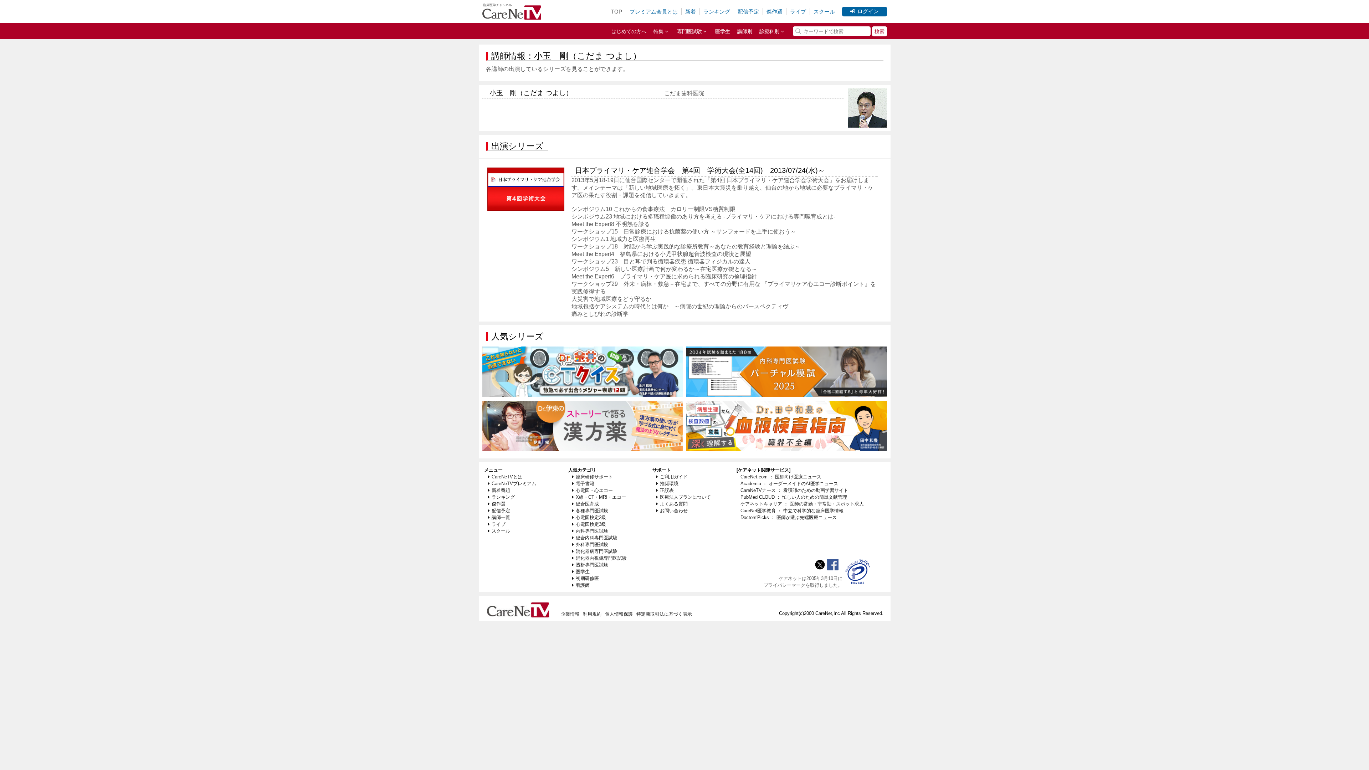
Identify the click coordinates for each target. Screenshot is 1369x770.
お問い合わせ (674, 510)
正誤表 (667, 490)
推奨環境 (669, 483)
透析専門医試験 (592, 565)
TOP (616, 12)
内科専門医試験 (592, 531)
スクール (824, 12)
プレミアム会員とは (654, 12)
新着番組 (501, 490)
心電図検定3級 (591, 524)
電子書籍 (585, 483)
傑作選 (774, 12)
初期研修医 (587, 578)
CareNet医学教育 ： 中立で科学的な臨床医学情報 (792, 510)
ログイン (868, 11)
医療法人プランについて (685, 497)
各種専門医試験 (592, 510)
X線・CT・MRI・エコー (601, 497)
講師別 (744, 31)
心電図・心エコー (594, 490)
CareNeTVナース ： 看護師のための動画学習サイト (794, 490)
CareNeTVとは (507, 476)
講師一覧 (501, 517)
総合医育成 (587, 504)
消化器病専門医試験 (596, 551)
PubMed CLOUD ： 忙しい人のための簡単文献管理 (793, 497)
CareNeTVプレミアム (514, 483)
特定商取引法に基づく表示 (664, 614)
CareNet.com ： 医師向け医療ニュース (780, 476)
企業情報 (570, 614)
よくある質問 (674, 504)
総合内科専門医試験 (596, 537)
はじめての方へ (628, 31)
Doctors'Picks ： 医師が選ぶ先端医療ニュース (788, 517)
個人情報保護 (619, 614)
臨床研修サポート (594, 476)
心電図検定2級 (591, 517)
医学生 (722, 31)
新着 (690, 12)
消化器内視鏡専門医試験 (601, 558)
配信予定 (748, 12)
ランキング (716, 12)
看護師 (583, 585)
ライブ (798, 12)
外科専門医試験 (592, 544)
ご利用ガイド (674, 476)
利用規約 (592, 614)
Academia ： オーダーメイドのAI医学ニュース (789, 483)
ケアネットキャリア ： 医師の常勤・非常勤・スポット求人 (802, 504)
